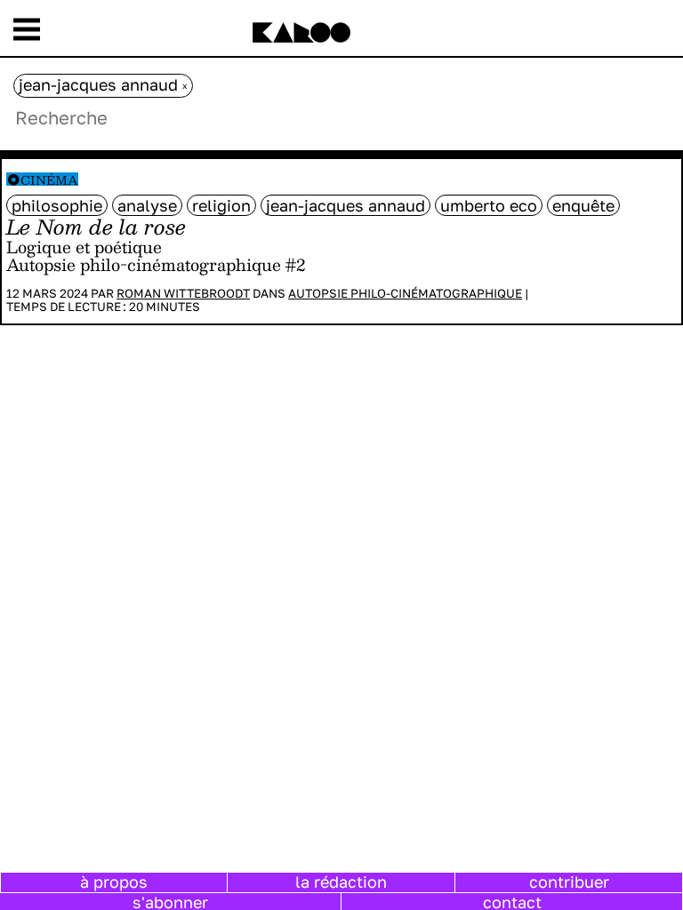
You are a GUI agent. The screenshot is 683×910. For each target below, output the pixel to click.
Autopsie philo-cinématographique (405, 293)
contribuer (569, 881)
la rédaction (341, 881)
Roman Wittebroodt (183, 293)
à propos (114, 881)
